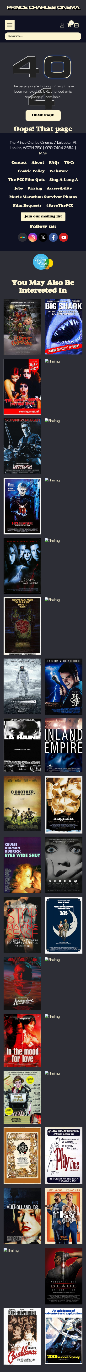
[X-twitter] (43, 237)
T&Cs (69, 163)
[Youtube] (63, 237)
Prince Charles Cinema (43, 7)
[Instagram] (32, 237)
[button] (10, 25)
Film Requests (27, 206)
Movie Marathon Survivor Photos (43, 197)
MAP (43, 153)
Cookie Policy (31, 171)
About (38, 163)
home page (43, 115)
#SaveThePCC (59, 206)
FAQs (54, 163)
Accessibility (59, 188)
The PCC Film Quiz (26, 180)
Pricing (35, 188)
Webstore (58, 171)
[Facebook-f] (53, 237)
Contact (19, 163)
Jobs (18, 188)
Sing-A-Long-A (63, 180)
